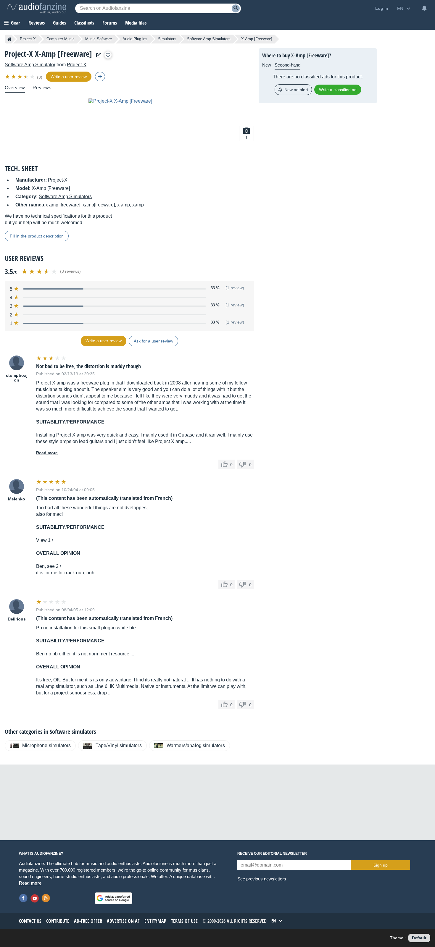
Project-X (28, 39)
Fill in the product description (37, 236)
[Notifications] (424, 8)
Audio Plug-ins (135, 39)
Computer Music (60, 39)
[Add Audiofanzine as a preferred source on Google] (113, 898)
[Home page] (9, 39)
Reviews (36, 22)
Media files (135, 22)
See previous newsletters (261, 878)
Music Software (98, 39)
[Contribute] (100, 76)
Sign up (380, 865)
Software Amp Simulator (30, 64)
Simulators (167, 39)
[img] (20, 77)
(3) (39, 77)
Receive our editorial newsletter (272, 853)
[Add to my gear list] (108, 55)
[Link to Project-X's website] (97, 55)
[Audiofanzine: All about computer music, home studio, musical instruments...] (36, 8)
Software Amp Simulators (209, 39)
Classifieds (84, 22)
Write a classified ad (338, 89)
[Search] (236, 8)
